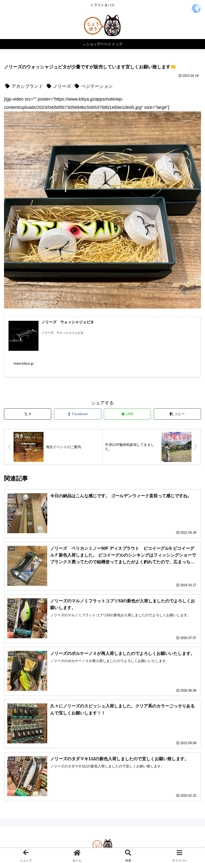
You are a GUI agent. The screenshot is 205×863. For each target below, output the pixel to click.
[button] (177, 414)
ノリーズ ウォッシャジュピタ (68, 322)
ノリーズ (62, 86)
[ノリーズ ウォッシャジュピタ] (23, 336)
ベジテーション (97, 86)
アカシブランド (27, 86)
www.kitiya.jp (24, 363)
